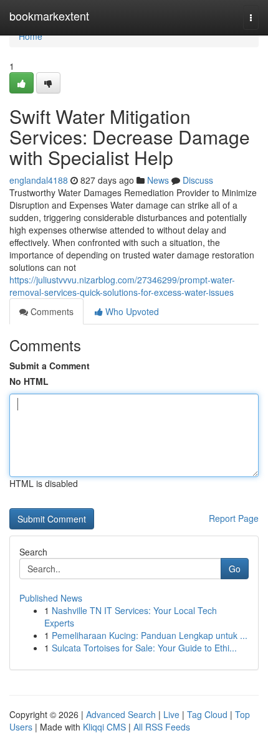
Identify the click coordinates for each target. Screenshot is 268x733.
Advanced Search (121, 714)
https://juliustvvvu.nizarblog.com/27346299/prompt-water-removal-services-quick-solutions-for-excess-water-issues (122, 285)
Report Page (234, 518)
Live (171, 714)
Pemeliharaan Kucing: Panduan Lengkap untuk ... (149, 635)
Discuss (198, 180)
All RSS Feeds (161, 727)
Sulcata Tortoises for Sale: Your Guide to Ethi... (144, 647)
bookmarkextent (49, 15)
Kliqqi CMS (104, 727)
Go (235, 568)
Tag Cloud (207, 714)
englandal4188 (38, 180)
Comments (51, 311)
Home (30, 36)
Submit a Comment (49, 365)
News (158, 180)
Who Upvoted (131, 311)
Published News (50, 598)
